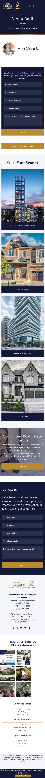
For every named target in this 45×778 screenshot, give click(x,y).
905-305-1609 (23, 609)
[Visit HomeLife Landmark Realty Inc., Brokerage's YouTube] (25, 628)
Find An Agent (22, 730)
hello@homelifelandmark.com (23, 600)
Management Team (22, 746)
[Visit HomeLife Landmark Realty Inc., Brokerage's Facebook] (17, 628)
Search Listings (22, 714)
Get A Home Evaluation (22, 727)
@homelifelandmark (22, 645)
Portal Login (22, 741)
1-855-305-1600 (23, 606)
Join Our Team (22, 743)
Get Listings (22, 712)
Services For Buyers (22, 709)
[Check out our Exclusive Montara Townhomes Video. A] (23, 673)
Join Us (22, 466)
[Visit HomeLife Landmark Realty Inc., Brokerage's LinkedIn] (29, 628)
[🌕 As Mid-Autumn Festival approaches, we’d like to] (7, 689)
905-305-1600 (30, 28)
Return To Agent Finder (22, 146)
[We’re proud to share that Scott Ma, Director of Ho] (7, 657)
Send (22, 132)
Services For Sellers (22, 725)
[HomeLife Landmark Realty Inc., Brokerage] (11, 5)
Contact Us (14, 759)
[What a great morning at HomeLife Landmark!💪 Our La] (23, 689)
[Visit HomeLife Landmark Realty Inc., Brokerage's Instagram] (13, 628)
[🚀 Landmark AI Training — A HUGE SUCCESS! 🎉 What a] (23, 657)
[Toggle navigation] (41, 5)
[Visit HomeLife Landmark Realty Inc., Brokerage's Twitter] (21, 628)
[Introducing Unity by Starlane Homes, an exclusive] (7, 673)
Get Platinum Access (23, 776)
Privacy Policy (23, 759)
